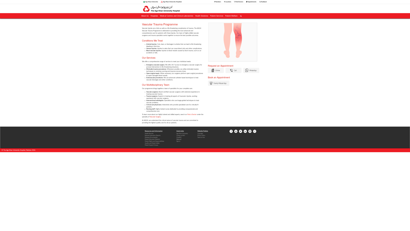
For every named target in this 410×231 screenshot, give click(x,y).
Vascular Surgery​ (155, 117)
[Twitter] (240, 131)
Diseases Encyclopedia (151, 137)
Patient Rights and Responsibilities (154, 141)
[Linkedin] (245, 131)
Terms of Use (201, 137)
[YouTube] (235, 131)
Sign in (178, 141)
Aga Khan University (151, 2)
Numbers (218, 2)
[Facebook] (231, 131)
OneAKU (179, 137)
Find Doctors (239, 2)
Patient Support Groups (151, 145)
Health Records (149, 133)
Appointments (251, 2)
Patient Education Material (152, 139)
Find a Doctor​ (191, 114)
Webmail (178, 139)
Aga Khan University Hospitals (172, 2)
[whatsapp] (254, 131)
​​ (218, 83)
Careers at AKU (180, 135)
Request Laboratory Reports (152, 135)
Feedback (264, 2)
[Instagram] (250, 131)
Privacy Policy (201, 135)
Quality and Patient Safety (152, 143)
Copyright (200, 133)
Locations (228, 2)
